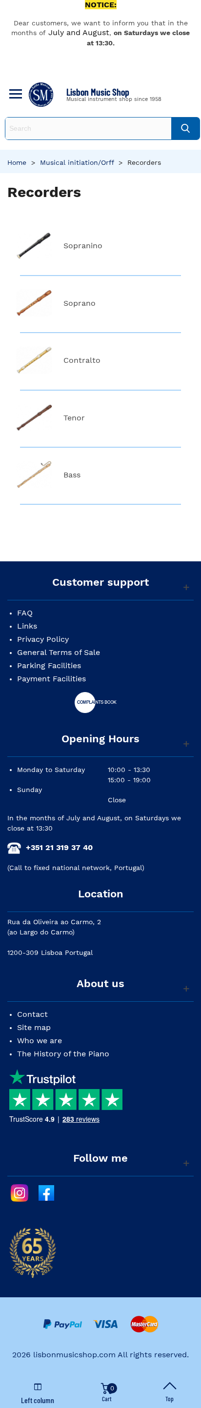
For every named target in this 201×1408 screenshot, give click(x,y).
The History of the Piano (63, 1053)
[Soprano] (34, 303)
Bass (71, 474)
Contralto (81, 360)
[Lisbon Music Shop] (41, 94)
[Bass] (34, 475)
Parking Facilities (49, 665)
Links (27, 626)
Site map (34, 1027)
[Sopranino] (34, 245)
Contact (32, 1014)
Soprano (79, 303)
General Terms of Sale (58, 652)
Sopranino (82, 245)
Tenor (74, 417)
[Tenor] (34, 418)
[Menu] (14, 94)
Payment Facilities (51, 678)
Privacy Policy (43, 639)
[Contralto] (34, 360)
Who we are (39, 1040)
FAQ (25, 612)
